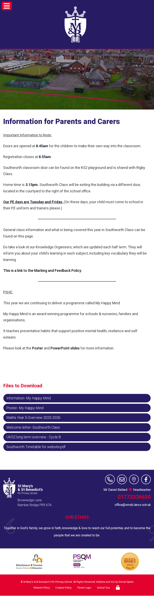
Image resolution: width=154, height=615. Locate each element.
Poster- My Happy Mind (25, 408)
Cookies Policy (63, 587)
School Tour (103, 587)
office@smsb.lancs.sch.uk (133, 505)
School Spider (126, 581)
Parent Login (84, 587)
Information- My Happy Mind (28, 398)
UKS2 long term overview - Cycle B (33, 437)
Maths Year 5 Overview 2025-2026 (33, 417)
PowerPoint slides (65, 348)
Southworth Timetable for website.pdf (36, 447)
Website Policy (41, 587)
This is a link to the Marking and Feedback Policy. (42, 270)
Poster (37, 348)
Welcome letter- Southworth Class (33, 427)
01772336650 (134, 497)
